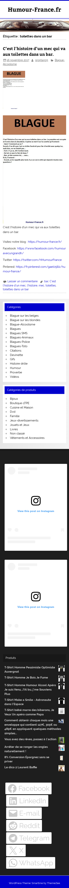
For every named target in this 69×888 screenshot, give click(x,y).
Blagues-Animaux (22, 337)
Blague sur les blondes (25, 320)
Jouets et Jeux (19, 425)
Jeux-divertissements (24, 420)
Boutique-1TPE (19, 403)
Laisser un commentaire (22, 281)
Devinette (16, 355)
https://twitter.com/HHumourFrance (37, 260)
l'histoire (32, 285)
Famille (15, 416)
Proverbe (16, 372)
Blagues (15, 329)
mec (41, 285)
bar (46, 281)
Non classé (17, 433)
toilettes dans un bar (16, 289)
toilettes (51, 285)
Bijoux (14, 398)
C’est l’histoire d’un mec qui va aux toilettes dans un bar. (34, 51)
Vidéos (14, 376)
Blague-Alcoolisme (22, 324)
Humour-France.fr (34, 9)
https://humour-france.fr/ (45, 241)
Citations (15, 350)
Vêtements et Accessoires (27, 438)
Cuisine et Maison (21, 407)
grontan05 (41, 60)
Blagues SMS (18, 333)
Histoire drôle (19, 363)
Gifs (12, 359)
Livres (14, 429)
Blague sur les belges (24, 315)
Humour (15, 368)
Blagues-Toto (18, 346)
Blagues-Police (20, 342)
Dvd (12, 411)
